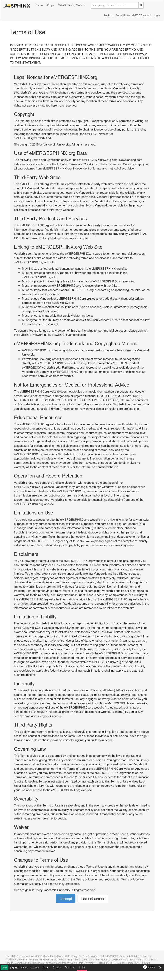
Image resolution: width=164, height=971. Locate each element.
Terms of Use (123, 15)
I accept (65, 898)
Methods (109, 15)
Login (157, 15)
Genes (39, 5)
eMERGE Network (142, 15)
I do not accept (93, 898)
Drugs (50, 5)
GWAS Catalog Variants (72, 5)
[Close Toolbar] (160, 967)
